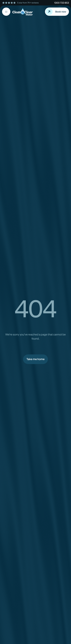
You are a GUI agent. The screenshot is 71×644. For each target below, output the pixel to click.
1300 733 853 (61, 2)
